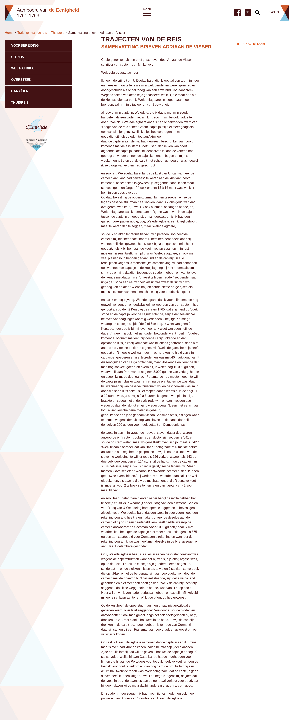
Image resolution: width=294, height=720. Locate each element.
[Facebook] (237, 12)
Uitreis (17, 57)
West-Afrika (22, 68)
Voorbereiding (25, 45)
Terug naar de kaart (251, 44)
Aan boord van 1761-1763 (48, 12)
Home (9, 32)
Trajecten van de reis (32, 32)
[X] (248, 12)
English (274, 12)
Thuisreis (57, 32)
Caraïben (20, 91)
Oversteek (21, 79)
